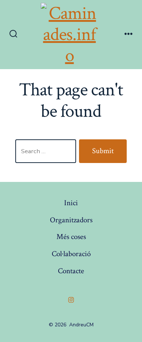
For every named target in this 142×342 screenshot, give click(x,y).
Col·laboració (71, 254)
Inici (71, 203)
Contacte (71, 271)
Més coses (71, 237)
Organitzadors (71, 220)
